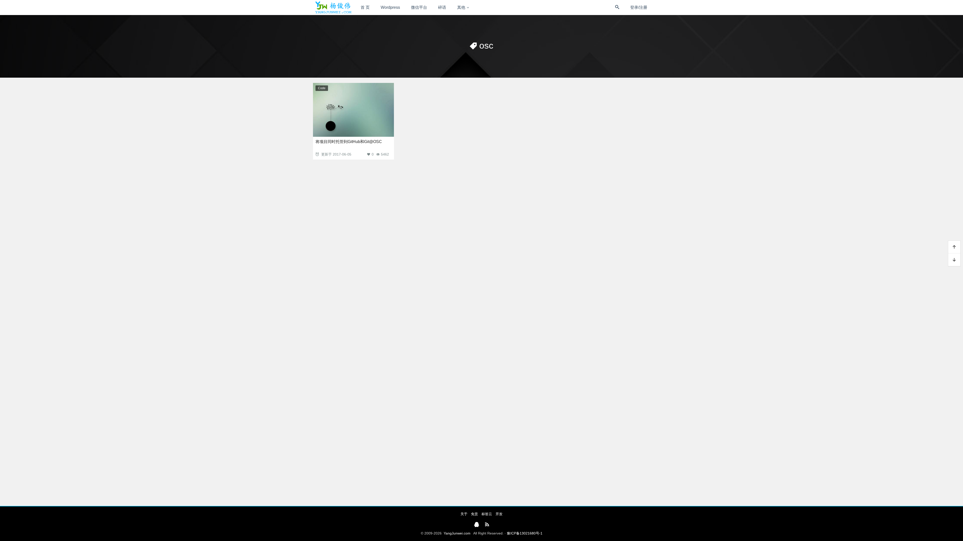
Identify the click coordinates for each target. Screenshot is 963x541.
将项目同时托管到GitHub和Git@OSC (348, 142)
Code (322, 88)
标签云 (487, 514)
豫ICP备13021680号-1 (524, 533)
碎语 (442, 7)
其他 (461, 7)
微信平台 (419, 7)
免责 (474, 514)
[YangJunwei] (333, 8)
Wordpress (390, 7)
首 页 (365, 7)
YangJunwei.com (457, 533)
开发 (499, 514)
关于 (463, 514)
